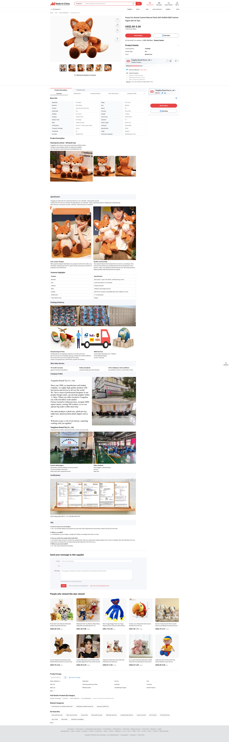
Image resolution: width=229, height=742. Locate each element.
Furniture (149, 684)
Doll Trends (64, 719)
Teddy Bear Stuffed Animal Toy (84, 706)
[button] (140, 93)
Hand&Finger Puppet (120, 687)
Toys (56, 12)
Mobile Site (153, 729)
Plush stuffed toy (55, 681)
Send (63, 586)
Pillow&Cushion (86, 687)
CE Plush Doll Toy (165, 715)
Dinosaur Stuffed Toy (103, 706)
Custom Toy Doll (141, 715)
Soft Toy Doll (152, 715)
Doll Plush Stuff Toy (111, 715)
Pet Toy (116, 681)
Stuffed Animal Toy (75, 12)
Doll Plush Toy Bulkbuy (77, 719)
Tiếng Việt (155, 731)
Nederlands (118, 731)
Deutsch (111, 731)
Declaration (133, 735)
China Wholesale (107, 729)
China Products (79, 729)
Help (147, 9)
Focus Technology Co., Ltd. (102, 735)
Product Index (145, 729)
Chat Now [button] (167, 35)
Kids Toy (52, 684)
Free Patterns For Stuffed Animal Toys (62, 706)
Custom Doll (84, 715)
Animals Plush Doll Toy (126, 715)
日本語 (134, 731)
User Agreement (124, 735)
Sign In (128, 82)
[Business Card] (176, 98)
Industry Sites (126, 729)
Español (78, 731)
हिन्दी (139, 731)
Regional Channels (135, 729)
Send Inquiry (138, 35)
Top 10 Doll (55, 719)
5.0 (156, 93)
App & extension (157, 9)
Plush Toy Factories (71, 715)
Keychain (117, 684)
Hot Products (70, 729)
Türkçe (149, 731)
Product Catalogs (75, 677)
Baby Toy (52, 687)
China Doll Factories (57, 715)
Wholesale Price (117, 729)
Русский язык (98, 731)
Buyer (137, 9)
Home (51, 12)
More (51, 723)
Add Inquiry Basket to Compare (86, 75)
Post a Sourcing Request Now (100, 586)
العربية (124, 731)
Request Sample (159, 40)
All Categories (56, 9)
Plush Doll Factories (96, 715)
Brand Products (151, 687)
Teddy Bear (85, 681)
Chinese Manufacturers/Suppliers (93, 729)
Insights (160, 729)
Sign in (177, 5)
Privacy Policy (141, 735)
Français (91, 731)
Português (84, 731)
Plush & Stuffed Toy (64, 12)
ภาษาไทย (143, 731)
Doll (148, 681)
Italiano (105, 731)
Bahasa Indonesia (164, 731)
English (73, 731)
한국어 (129, 731)
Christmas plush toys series (90, 684)
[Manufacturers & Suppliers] (60, 4)
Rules (177, 9)
